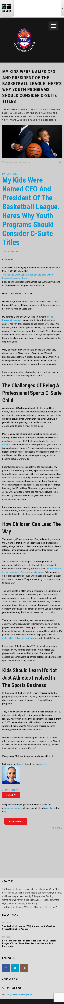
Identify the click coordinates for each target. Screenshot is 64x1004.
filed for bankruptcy (15, 477)
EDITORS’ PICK (9, 173)
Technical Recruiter (13, 808)
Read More (15, 821)
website (43, 764)
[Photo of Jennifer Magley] (11, 774)
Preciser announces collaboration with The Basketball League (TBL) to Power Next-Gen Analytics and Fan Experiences (29, 943)
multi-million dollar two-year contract (20, 638)
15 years (32, 301)
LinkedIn (20, 764)
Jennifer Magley (10, 251)
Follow (11, 795)
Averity (48, 808)
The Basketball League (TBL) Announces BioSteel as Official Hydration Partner (28, 927)
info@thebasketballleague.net (20, 994)
